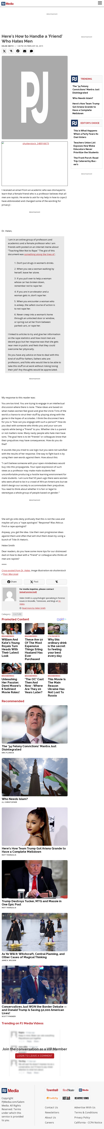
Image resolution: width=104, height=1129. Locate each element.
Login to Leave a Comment (34, 1056)
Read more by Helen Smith (34, 608)
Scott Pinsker (9, 1016)
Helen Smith (8, 46)
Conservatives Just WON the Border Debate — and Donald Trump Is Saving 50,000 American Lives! (34, 1010)
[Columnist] (10, 594)
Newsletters (52, 1112)
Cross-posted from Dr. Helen (16, 570)
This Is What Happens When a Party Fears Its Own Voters (86, 134)
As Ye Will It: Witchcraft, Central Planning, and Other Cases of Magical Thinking (33, 955)
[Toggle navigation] (100, 3)
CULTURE (17, 614)
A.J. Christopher (9, 802)
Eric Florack (8, 753)
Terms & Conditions (86, 1112)
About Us (50, 1117)
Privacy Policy (82, 1117)
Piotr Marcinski (10, 574)
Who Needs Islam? (15, 799)
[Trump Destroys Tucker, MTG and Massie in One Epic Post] (35, 879)
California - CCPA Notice (88, 1122)
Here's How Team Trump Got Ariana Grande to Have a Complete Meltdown (34, 850)
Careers (49, 1122)
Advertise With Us (84, 1107)
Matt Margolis (9, 855)
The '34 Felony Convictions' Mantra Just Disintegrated (29, 747)
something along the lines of (39, 254)
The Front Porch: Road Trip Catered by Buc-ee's (86, 161)
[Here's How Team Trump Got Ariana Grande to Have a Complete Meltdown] (35, 826)
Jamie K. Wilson (9, 960)
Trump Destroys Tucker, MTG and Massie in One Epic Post (31, 902)
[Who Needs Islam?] (35, 777)
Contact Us (51, 1107)
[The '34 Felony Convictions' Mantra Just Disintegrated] (35, 724)
